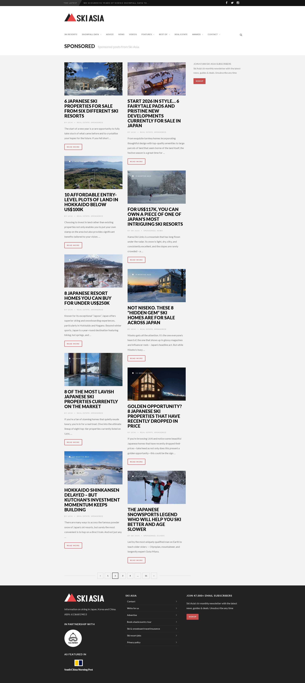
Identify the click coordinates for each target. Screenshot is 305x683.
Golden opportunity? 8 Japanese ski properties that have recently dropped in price (155, 416)
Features (147, 34)
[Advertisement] (185, 17)
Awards (196, 34)
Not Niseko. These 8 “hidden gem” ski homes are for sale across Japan (151, 315)
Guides (161, 536)
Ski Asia (135, 231)
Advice (110, 34)
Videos (133, 34)
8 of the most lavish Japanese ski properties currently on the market (91, 399)
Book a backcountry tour (139, 622)
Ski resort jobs (134, 635)
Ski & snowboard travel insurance (143, 628)
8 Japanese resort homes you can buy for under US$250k (88, 298)
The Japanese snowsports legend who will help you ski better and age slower (154, 519)
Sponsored (97, 122)
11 (146, 576)
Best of (163, 34)
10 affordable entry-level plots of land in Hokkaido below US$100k (91, 202)
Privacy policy (133, 642)
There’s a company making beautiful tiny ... (112, 3)
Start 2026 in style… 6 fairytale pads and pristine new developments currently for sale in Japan (154, 113)
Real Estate (181, 34)
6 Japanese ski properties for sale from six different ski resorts (91, 108)
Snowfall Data (90, 34)
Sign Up (199, 81)
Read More (73, 147)
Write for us (133, 608)
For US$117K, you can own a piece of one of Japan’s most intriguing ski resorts (155, 217)
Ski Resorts (70, 34)
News (121, 34)
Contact (213, 34)
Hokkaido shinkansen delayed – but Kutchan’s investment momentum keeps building (92, 499)
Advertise (132, 615)
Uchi (70, 122)
